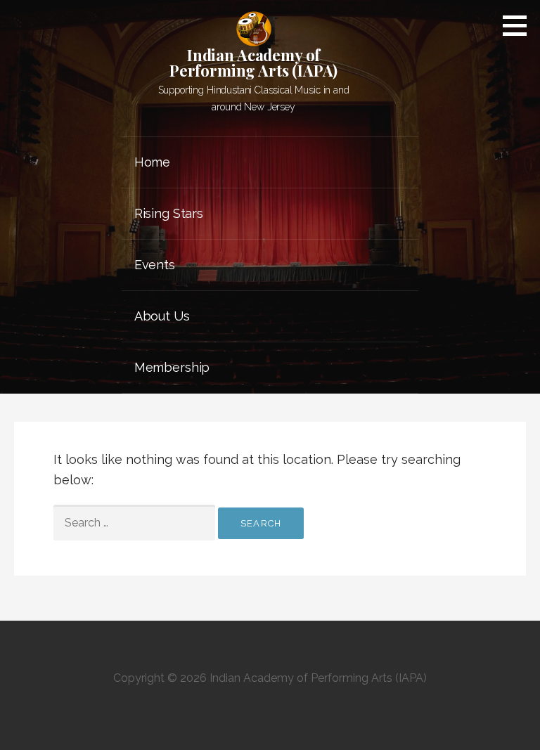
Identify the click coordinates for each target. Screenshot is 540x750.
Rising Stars (168, 213)
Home (152, 162)
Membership (172, 367)
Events (154, 264)
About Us (162, 316)
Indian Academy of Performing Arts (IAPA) (253, 62)
